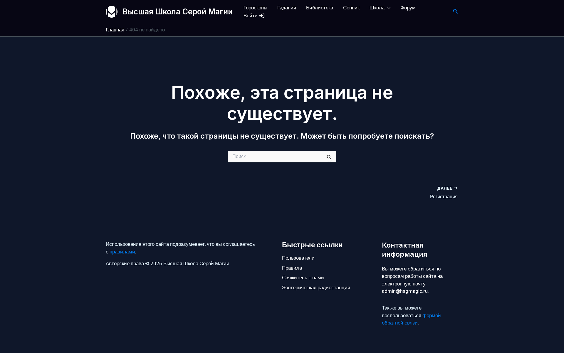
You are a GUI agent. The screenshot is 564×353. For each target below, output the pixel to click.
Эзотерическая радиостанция (316, 287)
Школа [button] (377, 7)
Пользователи (298, 258)
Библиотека (319, 7)
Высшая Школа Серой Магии (177, 11)
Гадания (286, 7)
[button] (387, 8)
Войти (251, 15)
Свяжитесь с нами (303, 277)
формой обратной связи (411, 319)
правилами (122, 251)
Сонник (351, 7)
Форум (408, 7)
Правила (292, 268)
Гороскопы (255, 7)
